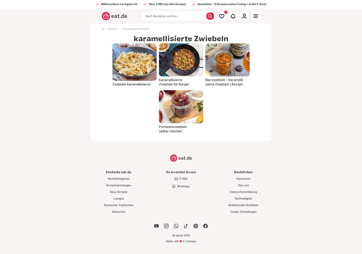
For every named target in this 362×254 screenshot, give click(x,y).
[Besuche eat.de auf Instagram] (166, 226)
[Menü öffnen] (255, 16)
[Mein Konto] (244, 16)
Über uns (243, 185)
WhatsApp (183, 186)
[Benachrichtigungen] (233, 16)
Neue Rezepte (118, 192)
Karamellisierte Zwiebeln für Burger (174, 82)
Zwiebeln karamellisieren (131, 84)
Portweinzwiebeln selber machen (173, 129)
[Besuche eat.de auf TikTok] (186, 226)
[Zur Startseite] (114, 16)
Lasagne (118, 198)
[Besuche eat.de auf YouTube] (156, 226)
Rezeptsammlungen (118, 185)
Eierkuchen (118, 212)
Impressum (243, 178)
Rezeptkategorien (119, 178)
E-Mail (183, 178)
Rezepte (113, 28)
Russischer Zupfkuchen (118, 205)
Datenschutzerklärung (243, 192)
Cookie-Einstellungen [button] (243, 212)
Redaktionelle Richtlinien (243, 205)
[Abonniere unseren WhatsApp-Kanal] (176, 226)
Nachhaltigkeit (243, 198)
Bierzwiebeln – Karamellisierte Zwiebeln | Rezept (224, 82)
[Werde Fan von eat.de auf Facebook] (205, 226)
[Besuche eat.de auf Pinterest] (196, 226)
